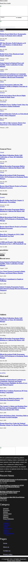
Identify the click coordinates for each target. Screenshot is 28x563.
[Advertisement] (14, 137)
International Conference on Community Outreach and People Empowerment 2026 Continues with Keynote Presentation (13, 75)
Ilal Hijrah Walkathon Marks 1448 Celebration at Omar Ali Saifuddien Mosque (11, 156)
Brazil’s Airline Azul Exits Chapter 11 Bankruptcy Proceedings (12, 201)
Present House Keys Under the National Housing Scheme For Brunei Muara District (14, 424)
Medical (5, 517)
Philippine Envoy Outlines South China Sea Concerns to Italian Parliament (14, 105)
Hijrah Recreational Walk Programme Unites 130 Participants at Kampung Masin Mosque (14, 176)
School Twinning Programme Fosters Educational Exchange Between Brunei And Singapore (14, 288)
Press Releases (8, 519)
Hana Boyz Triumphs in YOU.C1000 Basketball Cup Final (12, 235)
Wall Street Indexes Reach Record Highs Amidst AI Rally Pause (13, 96)
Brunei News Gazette (5, 3)
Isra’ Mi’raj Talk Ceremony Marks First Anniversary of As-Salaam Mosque (13, 123)
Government (7, 514)
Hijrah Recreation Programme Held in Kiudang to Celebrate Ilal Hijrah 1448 (12, 167)
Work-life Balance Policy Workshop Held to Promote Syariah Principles (14, 416)
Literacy (5, 515)
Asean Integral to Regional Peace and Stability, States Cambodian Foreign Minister (12, 64)
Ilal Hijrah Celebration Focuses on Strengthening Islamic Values (10, 492)
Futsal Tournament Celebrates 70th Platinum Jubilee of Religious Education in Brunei (13, 86)
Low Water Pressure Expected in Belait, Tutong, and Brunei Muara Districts (12, 272)
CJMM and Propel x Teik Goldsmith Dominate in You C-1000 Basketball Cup (13, 243)
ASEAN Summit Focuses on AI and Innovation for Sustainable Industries (13, 480)
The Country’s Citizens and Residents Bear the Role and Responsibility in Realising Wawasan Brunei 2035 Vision (13, 407)
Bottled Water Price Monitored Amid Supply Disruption (11, 54)
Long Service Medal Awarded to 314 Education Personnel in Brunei (11, 399)
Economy (6, 510)
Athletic (5, 512)
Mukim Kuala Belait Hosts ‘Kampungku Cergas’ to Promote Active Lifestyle (13, 34)
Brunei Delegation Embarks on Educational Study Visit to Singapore (14, 114)
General (5, 508)
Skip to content (3, 0)
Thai (7, 520)
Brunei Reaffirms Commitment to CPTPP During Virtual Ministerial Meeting (12, 486)
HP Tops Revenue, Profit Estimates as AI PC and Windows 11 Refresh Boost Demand (13, 44)
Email (1, 253)
